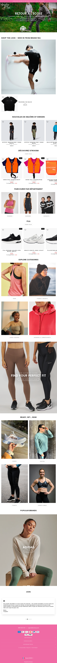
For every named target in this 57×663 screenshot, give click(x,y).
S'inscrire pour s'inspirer (28, 647)
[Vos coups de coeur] (52, 4)
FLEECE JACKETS (42, 298)
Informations (28, 644)
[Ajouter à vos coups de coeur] (3, 97)
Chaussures (28, 641)
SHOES (14, 461)
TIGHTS (14, 505)
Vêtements (28, 637)
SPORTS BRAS (42, 505)
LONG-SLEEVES (14, 337)
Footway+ (31, 661)
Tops (14, 298)
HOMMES (28, 216)
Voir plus (28, 153)
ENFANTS (47, 216)
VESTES (42, 461)
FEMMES (10, 216)
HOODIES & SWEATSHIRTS (42, 337)
